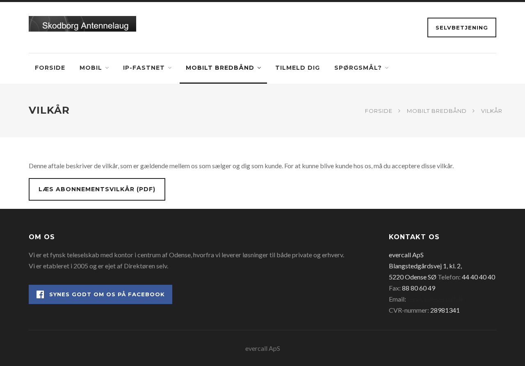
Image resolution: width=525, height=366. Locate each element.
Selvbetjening (462, 27)
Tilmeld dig (297, 67)
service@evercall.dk (435, 299)
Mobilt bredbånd (220, 67)
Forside (50, 67)
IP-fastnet (144, 67)
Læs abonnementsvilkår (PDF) (97, 189)
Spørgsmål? (358, 67)
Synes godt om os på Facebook (107, 294)
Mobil (91, 67)
